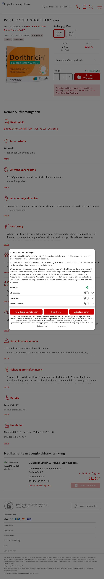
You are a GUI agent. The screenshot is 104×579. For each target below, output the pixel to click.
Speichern (56, 311)
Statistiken (14, 298)
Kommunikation (16, 303)
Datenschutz (42, 326)
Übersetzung (15, 293)
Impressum (62, 326)
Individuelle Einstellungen (26, 311)
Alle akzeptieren (81, 311)
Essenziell (14, 287)
